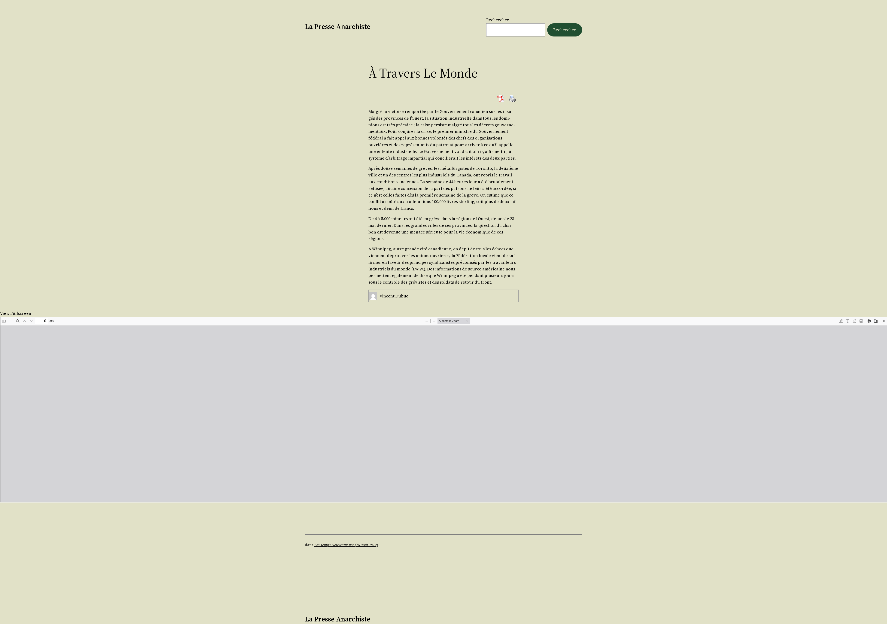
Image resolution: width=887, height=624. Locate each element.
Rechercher (497, 20)
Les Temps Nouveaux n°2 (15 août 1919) (346, 544)
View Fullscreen (15, 313)
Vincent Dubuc (394, 296)
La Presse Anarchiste (337, 26)
